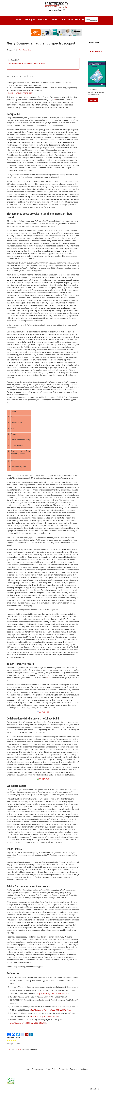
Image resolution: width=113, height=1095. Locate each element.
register (18, 1049)
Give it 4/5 (13, 1040)
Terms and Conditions (79, 1069)
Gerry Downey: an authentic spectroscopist (27, 63)
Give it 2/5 (10, 1040)
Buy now (93, 100)
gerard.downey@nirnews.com (20, 93)
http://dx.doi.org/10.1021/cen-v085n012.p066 (28, 1023)
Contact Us (63, 1069)
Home (18, 19)
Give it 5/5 (15, 1040)
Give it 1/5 (8, 1040)
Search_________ (91, 19)
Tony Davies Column (26, 50)
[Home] (57, 7)
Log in (9, 1049)
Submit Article (37, 1069)
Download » (96, 51)
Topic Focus (67, 19)
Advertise (79, 19)
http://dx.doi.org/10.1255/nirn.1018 (43, 1016)
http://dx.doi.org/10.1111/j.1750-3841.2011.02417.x (50, 1010)
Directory (42, 19)
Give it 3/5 (11, 1040)
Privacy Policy (51, 1069)
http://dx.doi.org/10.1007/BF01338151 (52, 993)
